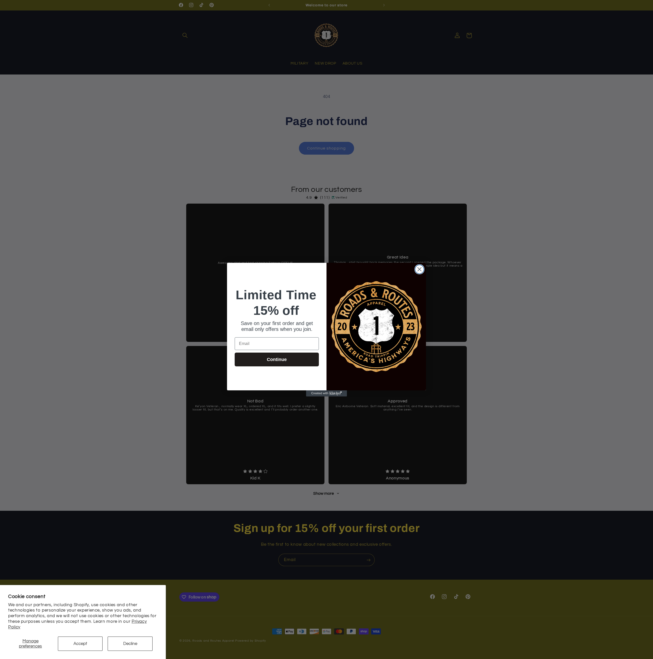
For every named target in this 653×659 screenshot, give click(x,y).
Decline (130, 643)
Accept (80, 643)
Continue (277, 359)
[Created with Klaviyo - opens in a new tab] (326, 393)
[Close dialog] (419, 269)
